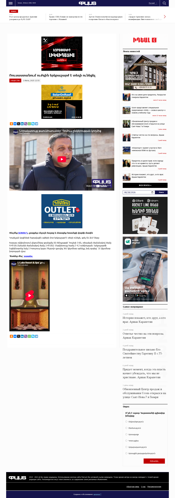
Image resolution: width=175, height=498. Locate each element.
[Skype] (32, 123)
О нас (143, 486)
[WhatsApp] (29, 123)
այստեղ (28, 256)
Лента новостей (131, 51)
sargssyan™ (97, 494)
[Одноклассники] (11, 123)
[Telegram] (36, 123)
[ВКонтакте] (15, 123)
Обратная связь (132, 486)
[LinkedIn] (22, 123)
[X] (18, 123)
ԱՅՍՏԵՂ (23, 233)
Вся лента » (145, 185)
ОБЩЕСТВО (15, 80)
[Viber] (25, 123)
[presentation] (156, 18)
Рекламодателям (154, 486)
